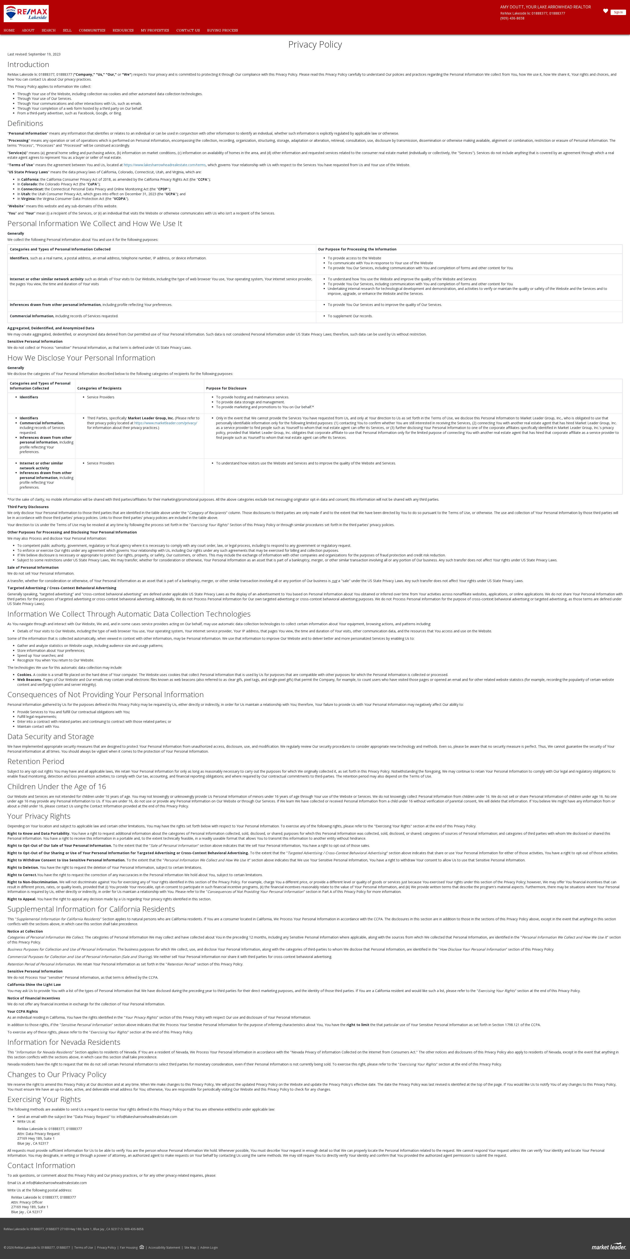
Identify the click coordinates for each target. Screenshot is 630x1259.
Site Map (190, 1248)
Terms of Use (83, 1248)
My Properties (155, 30)
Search (49, 30)
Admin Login (209, 1248)
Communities (92, 30)
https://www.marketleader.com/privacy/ (165, 423)
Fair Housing (129, 1247)
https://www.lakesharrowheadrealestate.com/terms (165, 164)
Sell (67, 30)
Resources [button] (123, 30)
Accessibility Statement (164, 1248)
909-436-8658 (133, 1229)
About (28, 30)
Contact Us (188, 30)
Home (9, 30)
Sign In (618, 12)
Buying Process (222, 30)
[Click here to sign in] (606, 12)
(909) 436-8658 (512, 18)
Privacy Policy (106, 1248)
